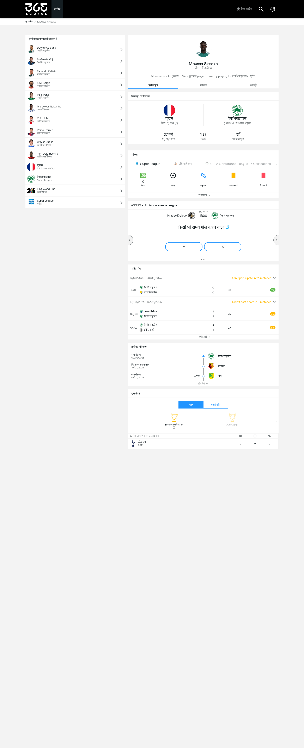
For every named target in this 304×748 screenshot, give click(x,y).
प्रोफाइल (153, 85)
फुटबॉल (29, 21)
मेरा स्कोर (246, 9)
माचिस (203, 85)
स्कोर (57, 9)
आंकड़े (253, 85)
